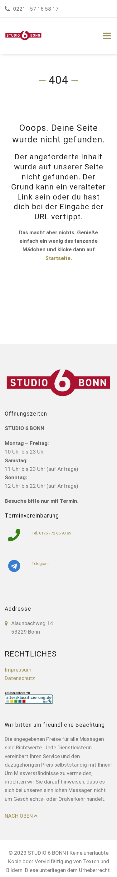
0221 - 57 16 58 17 (36, 9)
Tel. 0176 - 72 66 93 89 (51, 533)
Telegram (40, 563)
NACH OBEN (19, 816)
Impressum (18, 670)
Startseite (58, 258)
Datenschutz (20, 678)
